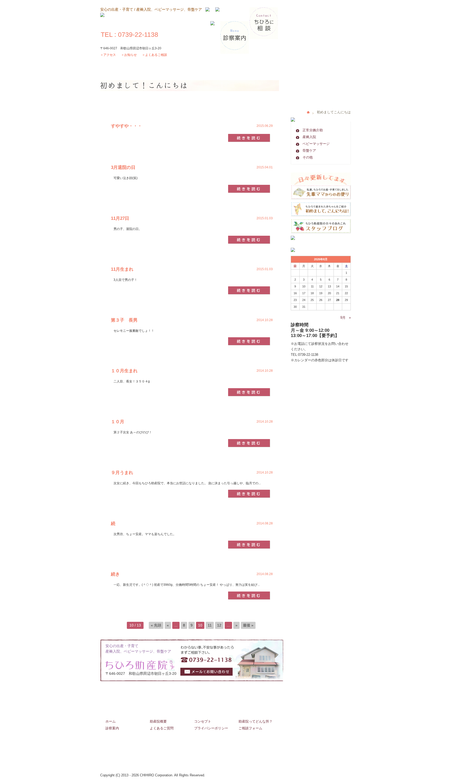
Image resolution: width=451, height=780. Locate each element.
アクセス (109, 54)
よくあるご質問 (162, 728)
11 (210, 625)
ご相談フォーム (250, 728)
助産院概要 (158, 721)
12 (219, 625)
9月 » (345, 318)
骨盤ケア (309, 150)
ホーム (110, 721)
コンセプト (202, 721)
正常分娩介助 (312, 130)
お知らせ (130, 54)
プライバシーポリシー (211, 728)
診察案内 (112, 728)
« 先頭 (156, 625)
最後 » (248, 625)
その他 (307, 157)
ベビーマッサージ (316, 144)
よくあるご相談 (156, 54)
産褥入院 (309, 137)
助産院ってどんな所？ (255, 721)
